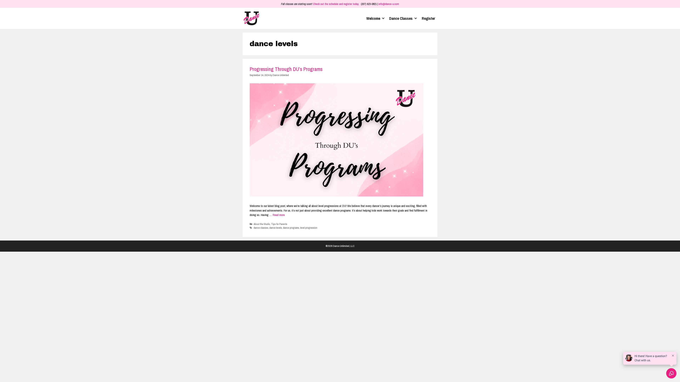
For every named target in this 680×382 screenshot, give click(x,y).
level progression (308, 228)
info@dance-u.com (389, 4)
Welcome (373, 18)
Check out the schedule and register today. (336, 4)
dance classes (261, 228)
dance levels (275, 228)
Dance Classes (401, 18)
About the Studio (262, 224)
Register (428, 18)
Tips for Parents (279, 224)
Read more (279, 215)
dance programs (291, 228)
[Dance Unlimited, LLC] (252, 18)
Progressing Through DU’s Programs (286, 69)
